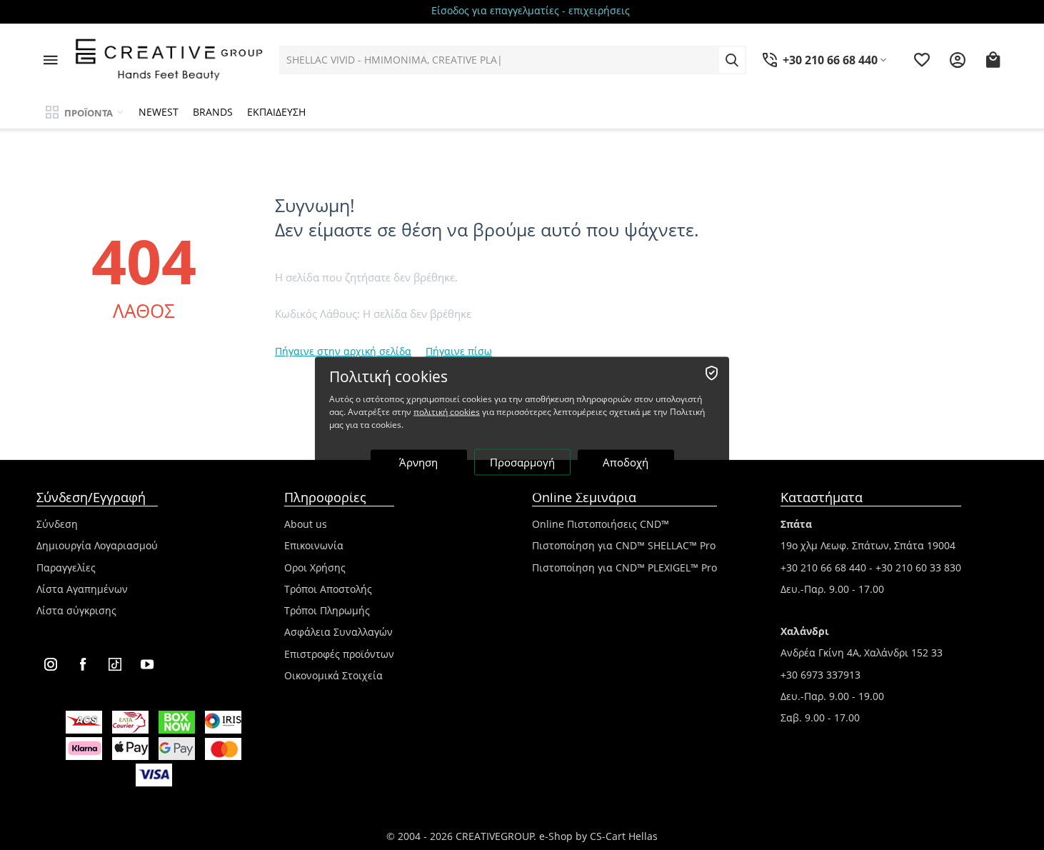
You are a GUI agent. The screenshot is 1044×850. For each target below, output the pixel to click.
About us (305, 524)
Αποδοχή (625, 462)
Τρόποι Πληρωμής (327, 610)
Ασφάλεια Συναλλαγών (338, 632)
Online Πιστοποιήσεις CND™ (600, 524)
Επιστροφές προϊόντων (339, 654)
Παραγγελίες (66, 567)
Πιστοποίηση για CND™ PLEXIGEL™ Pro (624, 567)
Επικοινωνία (313, 545)
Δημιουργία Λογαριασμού (97, 545)
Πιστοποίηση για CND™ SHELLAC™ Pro (624, 545)
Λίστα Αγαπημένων (82, 589)
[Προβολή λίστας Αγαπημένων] (922, 60)
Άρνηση (418, 462)
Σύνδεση (57, 524)
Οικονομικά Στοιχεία (333, 675)
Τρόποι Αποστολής (328, 589)
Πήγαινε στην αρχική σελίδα (343, 351)
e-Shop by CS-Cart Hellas (598, 836)
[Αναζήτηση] (732, 60)
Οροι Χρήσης (315, 567)
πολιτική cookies (446, 412)
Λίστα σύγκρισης (76, 610)
